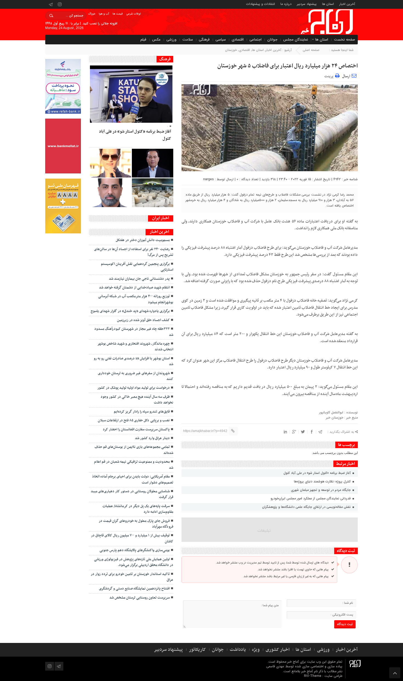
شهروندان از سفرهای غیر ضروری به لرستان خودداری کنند (135, 376)
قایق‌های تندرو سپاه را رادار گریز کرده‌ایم (142, 412)
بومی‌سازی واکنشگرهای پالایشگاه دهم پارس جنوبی (135, 550)
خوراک (91, 14)
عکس (156, 39)
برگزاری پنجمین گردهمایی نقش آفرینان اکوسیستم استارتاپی (137, 267)
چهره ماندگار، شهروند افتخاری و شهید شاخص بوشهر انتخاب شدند (135, 347)
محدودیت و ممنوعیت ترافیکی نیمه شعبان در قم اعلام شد (133, 465)
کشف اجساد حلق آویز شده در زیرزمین (143, 320)
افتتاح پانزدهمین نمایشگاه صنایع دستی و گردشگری (134, 589)
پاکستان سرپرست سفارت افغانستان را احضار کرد (136, 430)
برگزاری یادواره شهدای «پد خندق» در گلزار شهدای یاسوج (130, 311)
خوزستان (231, 50)
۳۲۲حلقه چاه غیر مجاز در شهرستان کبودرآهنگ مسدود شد (133, 332)
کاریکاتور (197, 650)
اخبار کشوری (278, 650)
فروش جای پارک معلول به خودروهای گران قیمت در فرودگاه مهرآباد (136, 524)
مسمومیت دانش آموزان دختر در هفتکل (143, 240)
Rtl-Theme (312, 676)
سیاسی (220, 39)
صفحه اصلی (311, 50)
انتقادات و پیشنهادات (260, 3)
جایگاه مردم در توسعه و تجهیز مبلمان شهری (321, 490)
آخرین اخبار (347, 3)
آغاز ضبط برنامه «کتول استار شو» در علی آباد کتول (317, 473)
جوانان (272, 39)
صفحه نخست (344, 39)
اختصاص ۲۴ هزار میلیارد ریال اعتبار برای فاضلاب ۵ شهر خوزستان (287, 66)
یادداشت (238, 650)
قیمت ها (117, 14)
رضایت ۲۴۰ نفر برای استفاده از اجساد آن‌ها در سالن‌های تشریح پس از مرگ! (133, 252)
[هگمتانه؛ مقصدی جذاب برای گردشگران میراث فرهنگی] (152, 192)
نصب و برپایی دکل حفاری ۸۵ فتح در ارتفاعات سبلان (134, 420)
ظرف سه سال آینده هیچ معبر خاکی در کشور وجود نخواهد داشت (137, 400)
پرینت (329, 75)
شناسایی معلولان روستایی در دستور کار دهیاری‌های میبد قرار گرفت (132, 494)
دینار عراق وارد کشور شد (152, 438)
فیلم (143, 39)
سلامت (187, 39)
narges (208, 179)
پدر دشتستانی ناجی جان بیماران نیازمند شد (139, 279)
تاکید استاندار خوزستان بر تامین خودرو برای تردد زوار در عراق (132, 577)
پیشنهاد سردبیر (307, 3)
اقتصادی (238, 39)
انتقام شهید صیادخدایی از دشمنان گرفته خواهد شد (134, 288)
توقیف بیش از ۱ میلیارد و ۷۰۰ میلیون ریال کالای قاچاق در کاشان (132, 538)
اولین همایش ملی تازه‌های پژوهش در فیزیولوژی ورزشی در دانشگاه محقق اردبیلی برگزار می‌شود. (133, 562)
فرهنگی (204, 39)
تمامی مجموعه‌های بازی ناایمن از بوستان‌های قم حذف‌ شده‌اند (134, 450)
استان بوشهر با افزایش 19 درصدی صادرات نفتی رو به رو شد (133, 361)
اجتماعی (255, 39)
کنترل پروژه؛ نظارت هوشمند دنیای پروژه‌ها (323, 481)
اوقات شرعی (133, 14)
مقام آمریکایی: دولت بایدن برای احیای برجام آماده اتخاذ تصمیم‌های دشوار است (132, 479)
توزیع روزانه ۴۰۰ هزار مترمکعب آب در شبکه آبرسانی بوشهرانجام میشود (135, 299)
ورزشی (171, 39)
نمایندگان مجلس (295, 39)
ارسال (346, 76)
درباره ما (285, 3)
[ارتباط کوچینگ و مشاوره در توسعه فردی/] (110, 192)
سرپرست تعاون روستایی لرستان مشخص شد (139, 598)
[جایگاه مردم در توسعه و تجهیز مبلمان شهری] (152, 163)
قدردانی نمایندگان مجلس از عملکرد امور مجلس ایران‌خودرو (311, 498)
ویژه (256, 650)
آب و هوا (104, 14)
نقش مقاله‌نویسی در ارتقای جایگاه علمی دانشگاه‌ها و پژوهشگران (307, 507)
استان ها (328, 3)
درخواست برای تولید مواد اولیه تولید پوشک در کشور (133, 388)
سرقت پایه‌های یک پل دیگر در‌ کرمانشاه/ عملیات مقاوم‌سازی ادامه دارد (138, 509)
